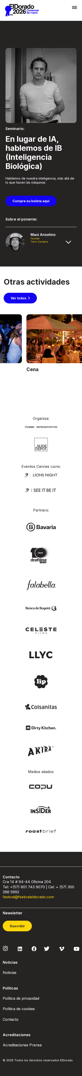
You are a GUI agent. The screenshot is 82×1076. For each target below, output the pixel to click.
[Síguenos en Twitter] (46, 948)
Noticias (9, 972)
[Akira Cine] (41, 750)
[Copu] (41, 787)
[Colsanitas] (41, 707)
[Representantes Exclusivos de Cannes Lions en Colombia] (41, 426)
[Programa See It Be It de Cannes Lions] (41, 490)
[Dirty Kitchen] (41, 727)
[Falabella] (41, 584)
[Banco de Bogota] (41, 608)
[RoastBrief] (41, 831)
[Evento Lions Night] (41, 474)
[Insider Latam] (41, 809)
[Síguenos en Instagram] (5, 948)
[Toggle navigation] (74, 7)
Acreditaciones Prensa (22, 1045)
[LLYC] (41, 654)
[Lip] (41, 681)
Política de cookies (19, 1008)
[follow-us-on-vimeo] (61, 948)
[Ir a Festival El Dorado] (22, 10)
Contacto (10, 1019)
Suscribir (17, 926)
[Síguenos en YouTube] (76, 948)
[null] (41, 444)
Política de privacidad (21, 998)
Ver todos (18, 298)
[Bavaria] (41, 527)
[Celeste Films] (41, 630)
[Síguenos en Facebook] (34, 948)
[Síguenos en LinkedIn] (20, 948)
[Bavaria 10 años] (41, 555)
